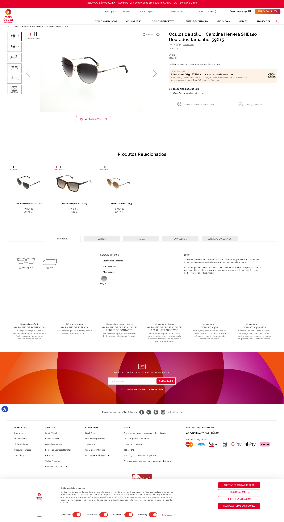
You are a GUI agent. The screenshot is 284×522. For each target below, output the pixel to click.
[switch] (103, 514)
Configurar (167, 515)
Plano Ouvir (50, 455)
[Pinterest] (155, 412)
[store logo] (8, 16)
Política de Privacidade (153, 389)
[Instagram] (163, 412)
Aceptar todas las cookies (239, 485)
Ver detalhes (188, 45)
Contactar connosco (133, 444)
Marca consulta (267, 11)
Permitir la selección (239, 499)
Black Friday (90, 433)
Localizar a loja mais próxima (202, 433)
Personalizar (238, 492)
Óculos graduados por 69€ (97, 455)
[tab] (62, 239)
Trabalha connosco (22, 450)
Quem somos (20, 433)
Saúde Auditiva (52, 439)
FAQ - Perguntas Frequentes (136, 439)
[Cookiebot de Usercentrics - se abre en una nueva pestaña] (39, 516)
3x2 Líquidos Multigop (95, 450)
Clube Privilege (145, 11)
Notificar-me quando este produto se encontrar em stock (194, 64)
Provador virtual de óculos (57, 466)
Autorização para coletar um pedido (140, 455)
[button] (277, 21)
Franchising (19, 455)
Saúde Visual (51, 433)
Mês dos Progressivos (95, 439)
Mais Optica (110, 11)
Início (9, 26)
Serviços (126, 11)
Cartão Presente (52, 461)
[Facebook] (141, 412)
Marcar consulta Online (199, 427)
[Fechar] (281, 2)
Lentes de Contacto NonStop (58, 450)
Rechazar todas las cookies (239, 506)
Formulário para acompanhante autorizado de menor (147, 461)
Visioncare (90, 444)
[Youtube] (148, 412)
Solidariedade (20, 439)
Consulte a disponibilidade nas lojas (189, 93)
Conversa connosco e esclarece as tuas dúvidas (145, 433)
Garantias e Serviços (54, 444)
